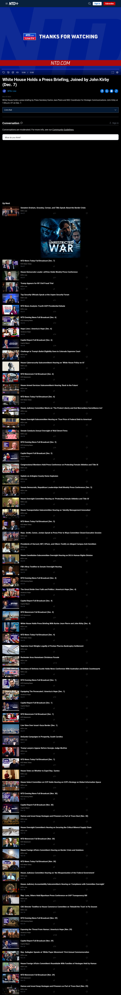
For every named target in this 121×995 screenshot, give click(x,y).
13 (56, 663)
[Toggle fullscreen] (113, 72)
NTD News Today (26, 264)
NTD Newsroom (26, 377)
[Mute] (17, 72)
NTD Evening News (27, 320)
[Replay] (4, 72)
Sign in (97, 3)
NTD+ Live (12, 91)
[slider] (60, 69)
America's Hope (26, 332)
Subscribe (109, 3)
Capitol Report (25, 343)
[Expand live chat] (115, 110)
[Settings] (117, 72)
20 (56, 935)
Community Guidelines (63, 129)
